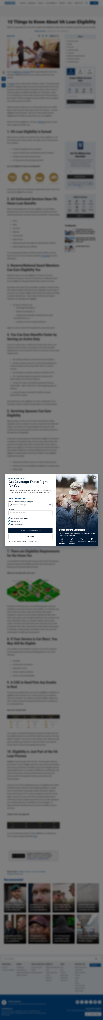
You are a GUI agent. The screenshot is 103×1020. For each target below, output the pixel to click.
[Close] (95, 477)
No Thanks (30, 536)
